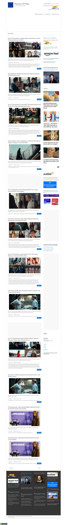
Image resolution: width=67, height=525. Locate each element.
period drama (16, 133)
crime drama (11, 99)
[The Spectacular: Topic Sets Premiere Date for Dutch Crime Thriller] (24, 441)
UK (52, 62)
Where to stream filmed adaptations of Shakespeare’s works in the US (40, 473)
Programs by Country (55, 14)
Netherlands (30, 281)
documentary (26, 131)
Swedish (10, 67)
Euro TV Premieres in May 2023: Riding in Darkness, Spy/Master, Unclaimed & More (23, 219)
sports (14, 134)
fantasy (24, 280)
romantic (31, 133)
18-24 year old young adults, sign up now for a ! (53, 489)
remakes (28, 133)
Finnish (17, 132)
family (13, 132)
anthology (29, 130)
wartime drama (20, 368)
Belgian (35, 130)
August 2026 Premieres (39, 14)
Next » (39, 468)
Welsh (30, 67)
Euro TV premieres (29, 245)
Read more (39, 68)
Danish (22, 131)
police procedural (22, 133)
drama (29, 131)
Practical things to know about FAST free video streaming (53, 500)
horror (12, 246)
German (25, 132)
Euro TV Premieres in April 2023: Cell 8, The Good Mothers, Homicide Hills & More (22, 255)
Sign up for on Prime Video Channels (26, 488)
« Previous (11, 468)
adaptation (19, 130)
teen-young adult (14, 67)
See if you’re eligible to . (39, 488)
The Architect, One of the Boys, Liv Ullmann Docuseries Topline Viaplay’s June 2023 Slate (24, 141)
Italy (48, 62)
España (44, 191)
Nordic (33, 281)
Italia (56, 191)
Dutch (35, 131)
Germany (45, 62)
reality (10, 247)
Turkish (27, 67)
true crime (23, 67)
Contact (44, 344)
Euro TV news (16, 99)
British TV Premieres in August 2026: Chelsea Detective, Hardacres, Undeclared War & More (14, 495)
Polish (26, 133)
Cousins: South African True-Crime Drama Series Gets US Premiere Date (40, 501)
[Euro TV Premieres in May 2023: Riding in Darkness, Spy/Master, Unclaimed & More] (24, 222)
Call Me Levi (23, 473)
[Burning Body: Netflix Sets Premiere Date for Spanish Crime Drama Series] (24, 77)
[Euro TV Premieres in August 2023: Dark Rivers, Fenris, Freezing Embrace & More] (24, 42)
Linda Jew (11, 62)
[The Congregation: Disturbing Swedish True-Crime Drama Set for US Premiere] (24, 193)
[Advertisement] (33, 23)
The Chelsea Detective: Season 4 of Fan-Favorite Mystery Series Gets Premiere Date (13, 503)
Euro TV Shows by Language (48, 248)
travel (21, 67)
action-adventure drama (13, 130)
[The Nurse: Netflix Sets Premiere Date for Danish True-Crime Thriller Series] (24, 294)
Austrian (32, 130)
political (23, 367)
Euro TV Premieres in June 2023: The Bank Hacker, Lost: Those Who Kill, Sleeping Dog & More (24, 105)
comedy (10, 131)
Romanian (12, 247)
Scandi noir (35, 133)
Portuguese (38, 246)
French (23, 132)
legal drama (18, 246)
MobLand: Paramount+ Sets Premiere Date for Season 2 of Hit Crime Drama (13, 499)
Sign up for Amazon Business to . (53, 504)
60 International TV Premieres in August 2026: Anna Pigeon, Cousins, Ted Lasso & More (40, 497)
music (34, 132)
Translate (58, 3)
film (15, 132)
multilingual (23, 281)
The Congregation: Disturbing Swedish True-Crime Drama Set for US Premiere (23, 190)
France (54, 61)
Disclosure (45, 349)
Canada (56, 190)
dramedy (32, 131)
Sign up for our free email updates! (54, 9)
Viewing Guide (47, 14)
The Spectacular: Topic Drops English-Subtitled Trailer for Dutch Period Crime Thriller (24, 408)
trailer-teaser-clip (31, 316)
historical (28, 132)
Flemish (20, 132)
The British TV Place (14, 492)
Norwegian (12, 133)
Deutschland (49, 191)
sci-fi (24, 282)
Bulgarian (38, 130)
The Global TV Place (40, 493)
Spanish (23, 99)
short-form (32, 166)
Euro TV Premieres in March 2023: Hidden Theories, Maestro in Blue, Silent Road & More (23, 339)
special (29, 282)
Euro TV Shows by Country (48, 247)
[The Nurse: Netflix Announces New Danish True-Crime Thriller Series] (24, 378)
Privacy (44, 347)
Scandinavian (21, 282)
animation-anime (24, 130)
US (46, 192)
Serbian (15, 247)
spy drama (21, 247)
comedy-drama (13, 131)
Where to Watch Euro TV (47, 250)
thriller (18, 67)
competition (35, 244)
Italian (32, 132)
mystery (20, 99)
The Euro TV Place (21, 4)
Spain (50, 62)
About (44, 345)
